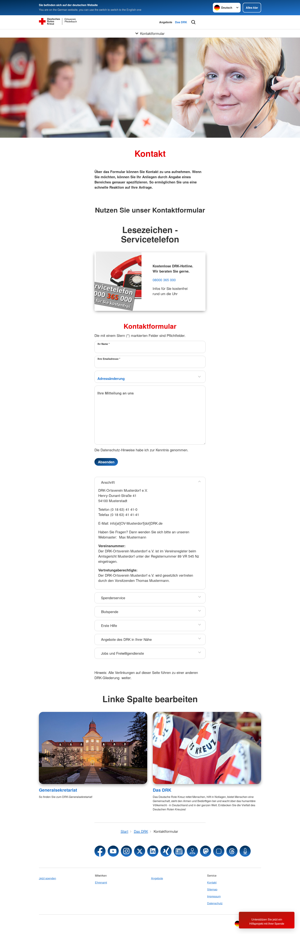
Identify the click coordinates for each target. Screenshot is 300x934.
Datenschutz (215, 903)
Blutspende (109, 611)
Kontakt (211, 882)
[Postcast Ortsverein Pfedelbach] (245, 851)
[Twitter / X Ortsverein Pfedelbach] (139, 851)
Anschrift (108, 482)
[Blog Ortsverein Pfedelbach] (179, 851)
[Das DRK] (207, 748)
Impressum (214, 896)
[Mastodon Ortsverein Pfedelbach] (205, 851)
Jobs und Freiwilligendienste (122, 653)
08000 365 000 (164, 279)
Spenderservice (113, 597)
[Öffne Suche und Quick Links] (193, 22)
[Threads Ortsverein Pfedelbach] (232, 851)
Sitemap (212, 889)
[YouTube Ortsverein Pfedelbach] (113, 851)
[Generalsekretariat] (93, 748)
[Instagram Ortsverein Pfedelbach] (126, 851)
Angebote (165, 22)
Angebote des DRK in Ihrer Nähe (126, 639)
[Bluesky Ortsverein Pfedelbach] (218, 851)
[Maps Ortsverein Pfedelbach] (192, 851)
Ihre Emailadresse (109, 358)
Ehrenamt (101, 882)
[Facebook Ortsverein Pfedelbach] (100, 851)
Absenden (106, 461)
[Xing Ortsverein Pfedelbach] (166, 851)
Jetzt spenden (47, 878)
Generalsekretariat (58, 790)
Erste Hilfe (109, 625)
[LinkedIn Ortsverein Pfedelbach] (152, 851)
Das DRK (181, 22)
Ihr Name (104, 344)
